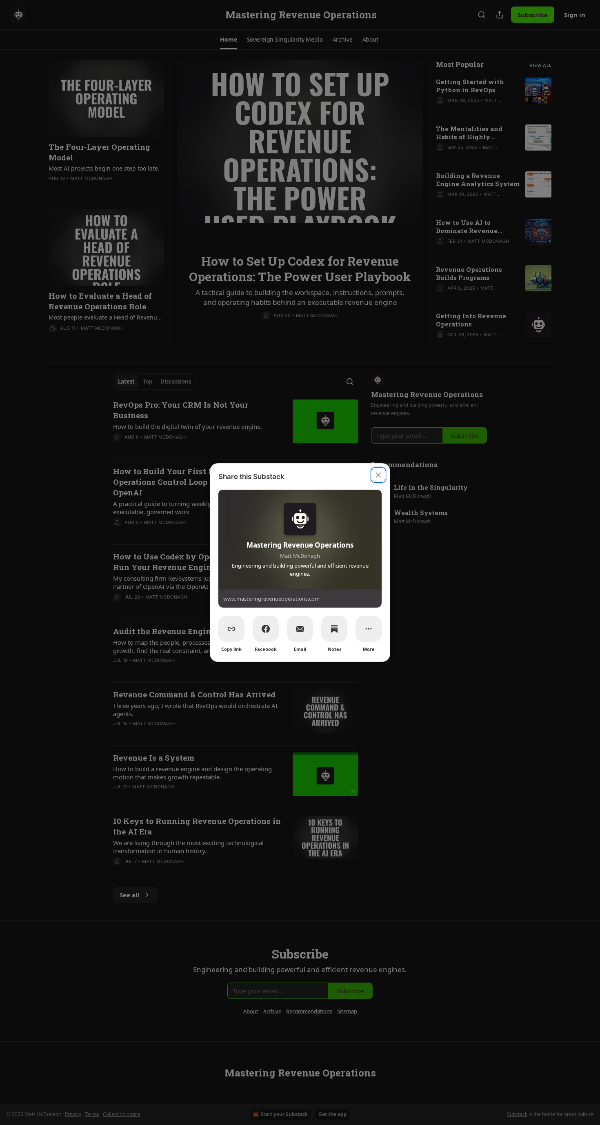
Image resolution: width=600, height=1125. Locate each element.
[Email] (300, 629)
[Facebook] (266, 629)
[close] (378, 475)
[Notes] (334, 629)
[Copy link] (231, 629)
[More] (369, 629)
